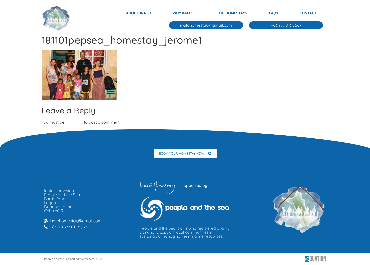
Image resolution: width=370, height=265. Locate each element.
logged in (74, 122)
